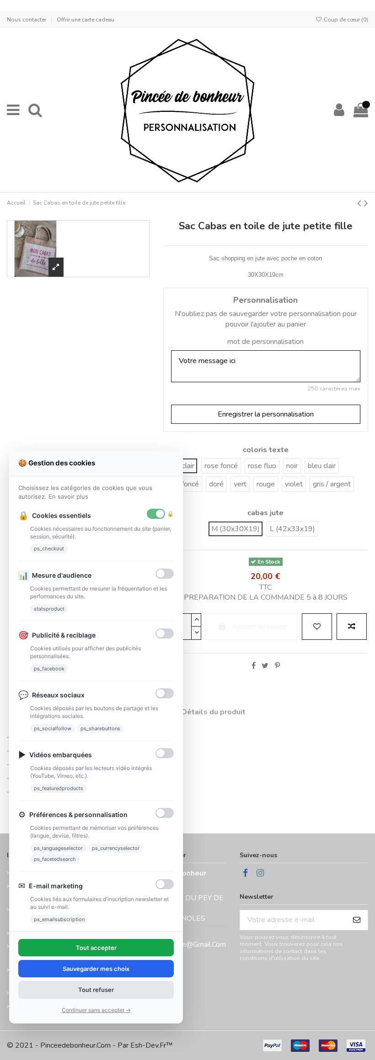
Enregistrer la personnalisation (266, 414)
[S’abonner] (357, 920)
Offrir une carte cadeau (85, 19)
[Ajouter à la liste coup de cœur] (317, 626)
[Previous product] (360, 203)
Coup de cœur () (345, 19)
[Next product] (366, 203)
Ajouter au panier (259, 627)
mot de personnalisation (265, 342)
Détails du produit (214, 712)
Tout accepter (96, 947)
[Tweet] (265, 666)
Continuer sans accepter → (96, 1010)
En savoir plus (68, 496)
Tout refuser (96, 989)
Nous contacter (27, 19)
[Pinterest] (277, 666)
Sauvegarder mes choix (96, 968)
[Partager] (254, 666)
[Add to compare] (352, 626)
